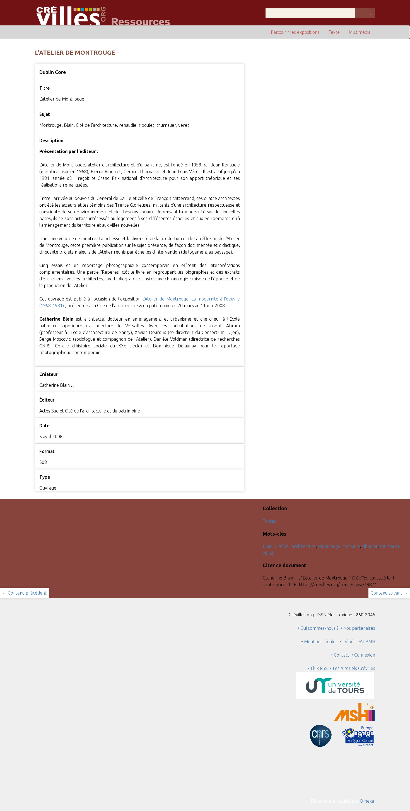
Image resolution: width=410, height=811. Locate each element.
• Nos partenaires (358, 628)
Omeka (367, 800)
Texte (334, 32)
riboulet (370, 546)
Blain (267, 546)
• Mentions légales (319, 641)
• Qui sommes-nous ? (318, 628)
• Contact (341, 654)
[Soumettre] (360, 13)
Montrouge (329, 546)
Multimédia (359, 32)
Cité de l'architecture (295, 546)
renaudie (351, 546)
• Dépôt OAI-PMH (357, 641)
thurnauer (389, 546)
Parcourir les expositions (295, 32)
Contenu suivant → (389, 592)
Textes (269, 521)
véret (268, 552)
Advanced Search (370, 13)
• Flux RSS (318, 668)
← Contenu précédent (24, 592)
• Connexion (363, 654)
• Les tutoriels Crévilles (352, 668)
